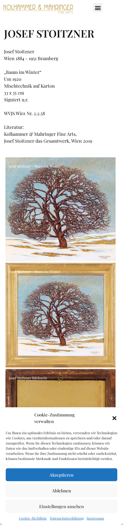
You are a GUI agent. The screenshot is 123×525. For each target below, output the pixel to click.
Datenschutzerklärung (67, 518)
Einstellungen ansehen (61, 506)
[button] (114, 418)
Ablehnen (61, 490)
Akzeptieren (61, 475)
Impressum (95, 518)
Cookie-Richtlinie (33, 518)
